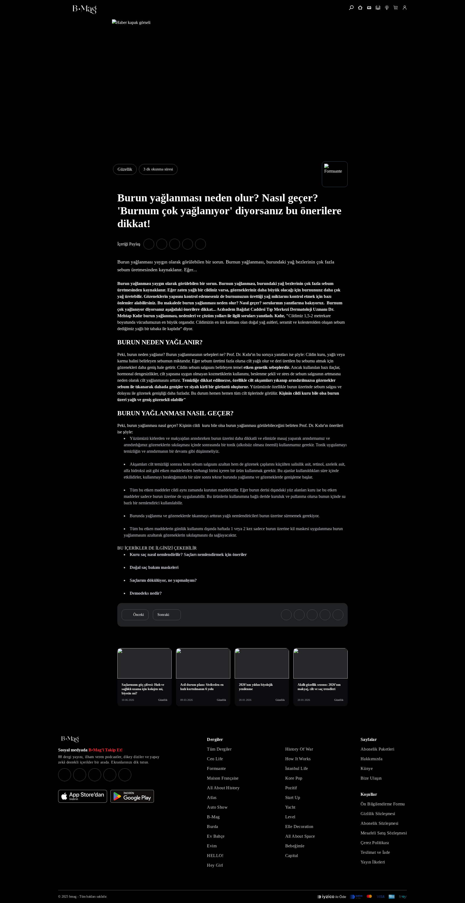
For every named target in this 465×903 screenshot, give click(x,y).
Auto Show (217, 807)
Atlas (211, 797)
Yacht (290, 807)
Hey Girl (215, 865)
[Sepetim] (395, 7)
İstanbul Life (296, 768)
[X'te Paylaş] (161, 244)
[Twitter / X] (94, 774)
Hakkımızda (371, 758)
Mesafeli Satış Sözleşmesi (384, 833)
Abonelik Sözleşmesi (380, 823)
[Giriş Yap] (404, 7)
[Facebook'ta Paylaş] (148, 244)
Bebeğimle (295, 846)
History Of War (299, 749)
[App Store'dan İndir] (82, 796)
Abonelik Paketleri (377, 749)
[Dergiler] (369, 7)
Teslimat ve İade (375, 852)
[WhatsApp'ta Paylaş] (174, 244)
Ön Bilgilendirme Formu (383, 804)
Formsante (216, 768)
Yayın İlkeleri (373, 862)
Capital (291, 855)
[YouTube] (79, 774)
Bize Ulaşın (371, 778)
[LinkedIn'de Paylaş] (187, 244)
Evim (212, 846)
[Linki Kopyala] (338, 614)
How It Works (298, 758)
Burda (212, 826)
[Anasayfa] (360, 7)
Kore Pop (293, 778)
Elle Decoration (299, 826)
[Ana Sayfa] (70, 739)
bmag (72, 896)
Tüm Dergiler (219, 749)
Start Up (292, 797)
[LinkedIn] (109, 774)
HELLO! (215, 855)
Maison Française (222, 778)
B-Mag (213, 817)
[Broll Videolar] (387, 7)
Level (290, 817)
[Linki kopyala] (200, 244)
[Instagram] (64, 774)
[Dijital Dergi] (378, 7)
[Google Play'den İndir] (132, 796)
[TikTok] (124, 774)
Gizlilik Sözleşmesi (378, 813)
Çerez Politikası (375, 842)
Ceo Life (215, 758)
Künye (367, 768)
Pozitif (291, 788)
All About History (223, 788)
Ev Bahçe (215, 836)
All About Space (300, 836)
